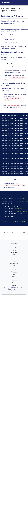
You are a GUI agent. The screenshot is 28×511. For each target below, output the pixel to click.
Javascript (14, 261)
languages (14, 272)
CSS (14, 259)
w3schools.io (7, 2)
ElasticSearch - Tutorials (9, 10)
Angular (14, 270)
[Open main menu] (24, 2)
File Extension (14, 263)
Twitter (14, 283)
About (14, 248)
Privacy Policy (14, 250)
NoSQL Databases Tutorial (13, 8)
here (11, 63)
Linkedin (14, 285)
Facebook (14, 281)
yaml (14, 274)
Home (2, 8)
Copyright (14, 252)
